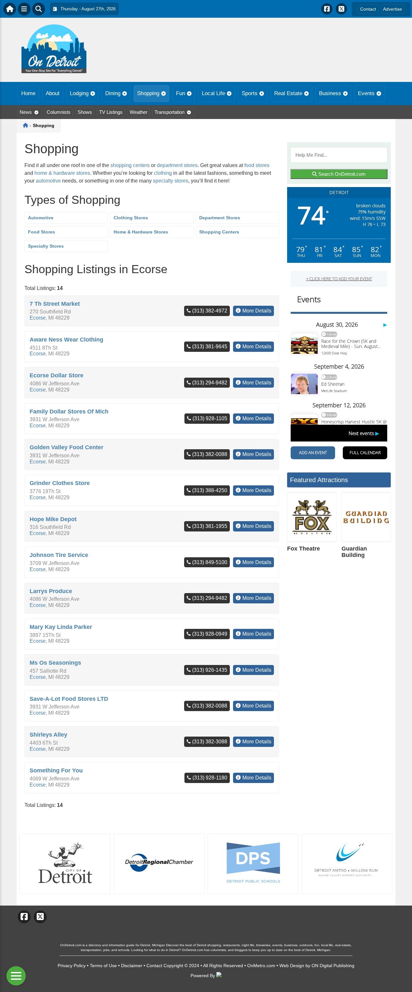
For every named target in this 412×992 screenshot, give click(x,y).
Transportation (169, 112)
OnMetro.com (261, 965)
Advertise (392, 9)
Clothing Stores (131, 217)
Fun (180, 93)
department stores (177, 165)
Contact (368, 9)
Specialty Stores (46, 246)
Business (330, 93)
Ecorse (38, 318)
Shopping (148, 93)
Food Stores (41, 231)
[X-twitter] (341, 9)
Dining (112, 93)
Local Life (213, 93)
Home (28, 93)
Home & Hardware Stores (141, 231)
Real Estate (288, 93)
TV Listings (111, 112)
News (26, 112)
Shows (85, 112)
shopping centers (130, 165)
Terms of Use (103, 965)
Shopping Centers (219, 231)
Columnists (58, 112)
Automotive (40, 217)
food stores (256, 165)
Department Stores (219, 217)
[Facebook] (326, 9)
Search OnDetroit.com (341, 174)
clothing (163, 173)
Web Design (291, 965)
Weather (138, 112)
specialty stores (170, 181)
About (53, 93)
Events (366, 93)
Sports (250, 93)
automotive (48, 181)
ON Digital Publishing (333, 965)
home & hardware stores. (63, 173)
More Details (256, 310)
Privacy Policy (72, 965)
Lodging (79, 93)
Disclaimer (131, 965)
